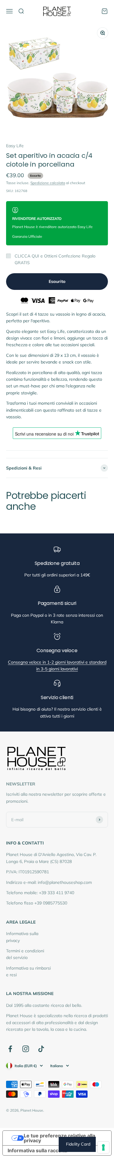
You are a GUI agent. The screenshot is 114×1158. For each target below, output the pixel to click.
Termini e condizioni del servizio (25, 954)
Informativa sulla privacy (22, 937)
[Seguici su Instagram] (26, 1049)
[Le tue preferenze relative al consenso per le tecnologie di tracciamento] (103, 1147)
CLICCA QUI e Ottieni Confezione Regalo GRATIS (55, 259)
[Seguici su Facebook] (10, 1049)
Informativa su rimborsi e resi (28, 971)
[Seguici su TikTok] (41, 1049)
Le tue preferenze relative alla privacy (59, 1138)
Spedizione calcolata (47, 183)
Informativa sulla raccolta (37, 1150)
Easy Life (15, 145)
